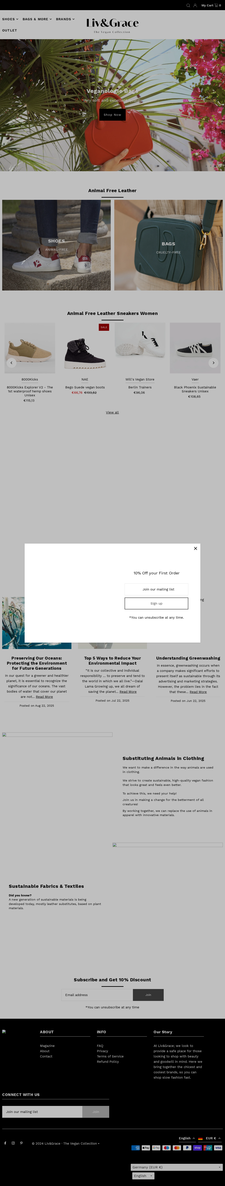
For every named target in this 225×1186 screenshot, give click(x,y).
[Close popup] (195, 548)
